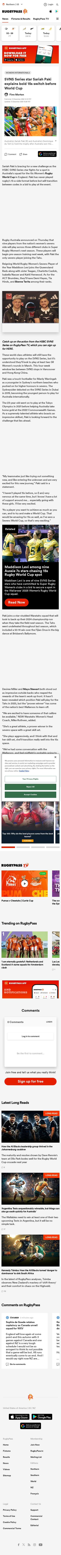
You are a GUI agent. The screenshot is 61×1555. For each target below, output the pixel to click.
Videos (6, 1469)
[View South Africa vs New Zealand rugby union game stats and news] (28, 33)
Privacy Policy (10, 1509)
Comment (12, 154)
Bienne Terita (22, 281)
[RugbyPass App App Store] (19, 1417)
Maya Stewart (31, 689)
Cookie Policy (9, 1522)
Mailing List (36, 1457)
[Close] (55, 757)
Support (34, 1509)
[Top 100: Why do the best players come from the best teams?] (27, 813)
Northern (34, 1469)
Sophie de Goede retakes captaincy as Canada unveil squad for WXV (22, 1325)
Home (6, 1444)
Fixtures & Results (20, 18)
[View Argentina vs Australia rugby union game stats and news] (46, 33)
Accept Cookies (30, 794)
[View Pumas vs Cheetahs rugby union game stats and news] (9, 33)
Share (25, 154)
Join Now (35, 1444)
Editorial (34, 1525)
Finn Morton (16, 94)
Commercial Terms (12, 1528)
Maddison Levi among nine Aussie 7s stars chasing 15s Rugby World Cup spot (27, 571)
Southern (34, 1475)
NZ (31, 1487)
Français (34, 1493)
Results (6, 1457)
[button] (58, 19)
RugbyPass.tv (36, 1450)
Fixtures (7, 1450)
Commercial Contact (36, 1518)
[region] (30, 777)
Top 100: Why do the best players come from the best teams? (27, 835)
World (33, 1481)
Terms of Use (9, 1516)
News (5, 18)
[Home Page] (14, 11)
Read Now (16, 602)
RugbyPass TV (41, 18)
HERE (9, 348)
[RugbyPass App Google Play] (42, 1417)
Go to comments (16, 1364)
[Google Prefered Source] (46, 154)
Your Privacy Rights (30, 779)
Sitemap (7, 1475)
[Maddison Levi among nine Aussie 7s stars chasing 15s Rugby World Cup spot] (30, 543)
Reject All (31, 787)
